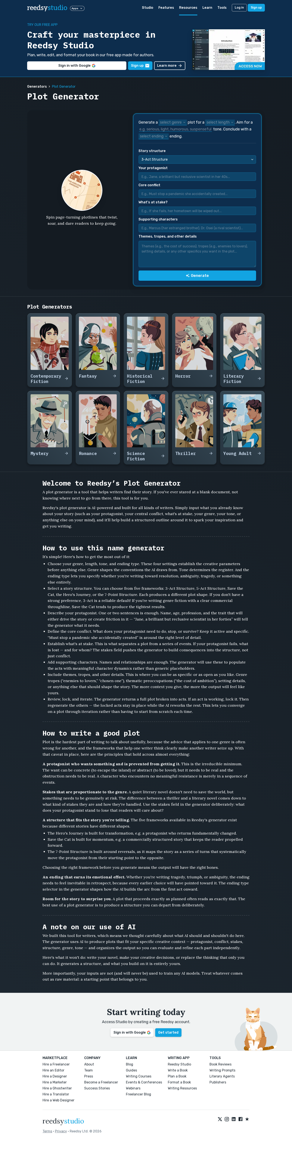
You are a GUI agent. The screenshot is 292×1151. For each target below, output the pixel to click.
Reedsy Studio (179, 1064)
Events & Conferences (144, 1082)
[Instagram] (226, 1119)
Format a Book (179, 1082)
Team (88, 1070)
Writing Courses (138, 1076)
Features (166, 8)
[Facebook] (240, 1119)
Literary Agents (222, 1076)
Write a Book (178, 1070)
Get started (168, 1032)
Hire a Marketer (55, 1082)
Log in (239, 7)
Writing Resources (182, 1088)
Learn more (167, 66)
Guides (131, 1070)
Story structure (152, 151)
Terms (47, 1131)
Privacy (61, 1131)
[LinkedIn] (233, 1119)
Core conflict (149, 185)
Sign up (256, 7)
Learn (207, 8)
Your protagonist (153, 168)
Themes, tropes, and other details (168, 236)
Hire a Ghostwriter (57, 1088)
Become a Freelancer (101, 1082)
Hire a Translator (56, 1094)
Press (88, 1076)
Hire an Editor (53, 1070)
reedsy (47, 8)
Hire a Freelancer (56, 1064)
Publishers (217, 1082)
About (89, 1064)
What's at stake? (153, 202)
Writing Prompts (222, 1070)
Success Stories (97, 1088)
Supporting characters (158, 219)
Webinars (133, 1088)
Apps (75, 8)
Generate (200, 275)
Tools (222, 8)
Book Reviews (220, 1064)
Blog (129, 1064)
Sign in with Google (74, 66)
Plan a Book (177, 1076)
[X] (220, 1119)
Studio (147, 8)
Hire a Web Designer (58, 1100)
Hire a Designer (55, 1076)
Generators (37, 86)
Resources (188, 8)
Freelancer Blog (138, 1094)
